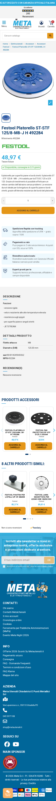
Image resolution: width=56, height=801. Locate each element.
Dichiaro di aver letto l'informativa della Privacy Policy (29, 349)
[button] (51, 292)
